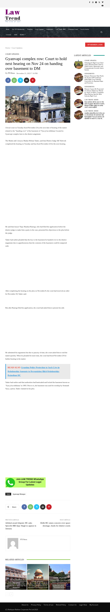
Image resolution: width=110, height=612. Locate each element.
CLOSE (103, 17)
